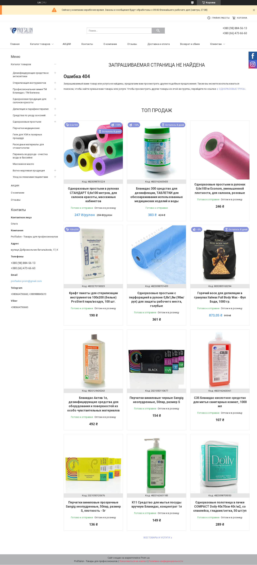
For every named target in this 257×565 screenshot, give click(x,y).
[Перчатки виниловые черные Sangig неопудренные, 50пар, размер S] (156, 359)
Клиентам (216, 44)
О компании (110, 44)
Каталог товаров (40, 44)
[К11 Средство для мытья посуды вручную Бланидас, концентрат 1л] (156, 463)
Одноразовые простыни (27, 121)
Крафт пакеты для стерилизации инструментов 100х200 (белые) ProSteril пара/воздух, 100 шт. (93, 297)
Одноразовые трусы (232, 88)
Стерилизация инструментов (29, 82)
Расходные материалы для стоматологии (28, 146)
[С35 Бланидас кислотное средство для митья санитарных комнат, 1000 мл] (219, 359)
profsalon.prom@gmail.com (26, 281)
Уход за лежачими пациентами (30, 177)
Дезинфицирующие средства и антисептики (31, 75)
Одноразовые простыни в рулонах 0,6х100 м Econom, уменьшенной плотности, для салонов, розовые (219, 189)
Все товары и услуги (157, 537)
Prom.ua (145, 558)
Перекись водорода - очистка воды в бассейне (30, 156)
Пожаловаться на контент (133, 561)
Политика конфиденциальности (166, 561)
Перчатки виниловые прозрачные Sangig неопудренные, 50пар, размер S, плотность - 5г (93, 507)
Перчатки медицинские (26, 128)
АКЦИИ (67, 44)
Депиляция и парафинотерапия (31, 109)
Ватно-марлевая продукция (29, 170)
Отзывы (132, 44)
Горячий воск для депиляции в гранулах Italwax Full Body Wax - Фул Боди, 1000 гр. (220, 297)
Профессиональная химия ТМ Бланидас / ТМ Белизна (30, 91)
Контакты (87, 44)
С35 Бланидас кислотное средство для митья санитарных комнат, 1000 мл (220, 402)
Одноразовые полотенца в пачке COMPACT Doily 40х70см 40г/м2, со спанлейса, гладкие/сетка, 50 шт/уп (219, 507)
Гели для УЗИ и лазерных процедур (27, 136)
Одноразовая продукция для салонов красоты (29, 101)
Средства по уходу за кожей (29, 115)
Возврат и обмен (190, 44)
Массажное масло (23, 164)
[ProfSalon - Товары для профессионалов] (21, 30)
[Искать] (158, 31)
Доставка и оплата (159, 44)
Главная (15, 44)
